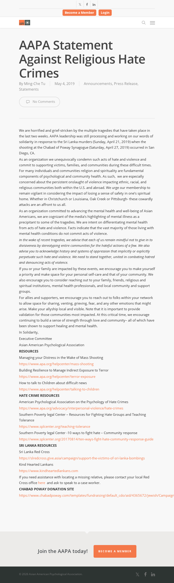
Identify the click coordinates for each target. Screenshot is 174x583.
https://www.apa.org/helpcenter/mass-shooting (56, 364)
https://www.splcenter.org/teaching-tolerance (54, 426)
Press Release (126, 83)
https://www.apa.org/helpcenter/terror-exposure (57, 376)
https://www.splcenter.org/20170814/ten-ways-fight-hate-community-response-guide (86, 439)
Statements (29, 89)
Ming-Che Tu (34, 83)
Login (105, 12)
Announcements (98, 83)
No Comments (43, 101)
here (41, 482)
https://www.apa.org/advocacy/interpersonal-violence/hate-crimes (71, 408)
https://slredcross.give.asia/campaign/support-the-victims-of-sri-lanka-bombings (82, 458)
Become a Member (79, 12)
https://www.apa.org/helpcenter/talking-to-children (59, 389)
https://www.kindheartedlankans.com (48, 470)
